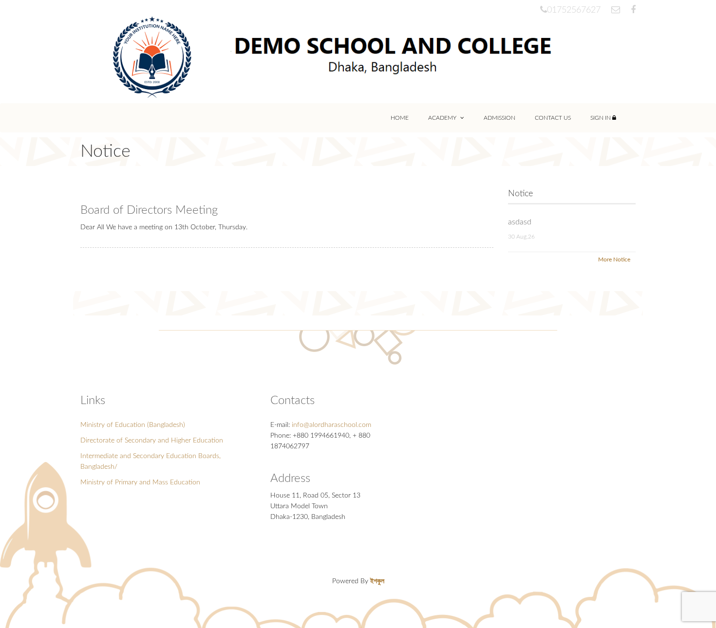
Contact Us (553, 118)
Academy (443, 118)
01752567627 (574, 10)
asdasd (519, 222)
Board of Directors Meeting (149, 210)
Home (400, 118)
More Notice (614, 259)
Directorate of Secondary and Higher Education (151, 440)
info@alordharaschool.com (331, 425)
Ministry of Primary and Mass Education (140, 482)
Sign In (601, 118)
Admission (499, 118)
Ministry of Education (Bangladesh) (132, 425)
